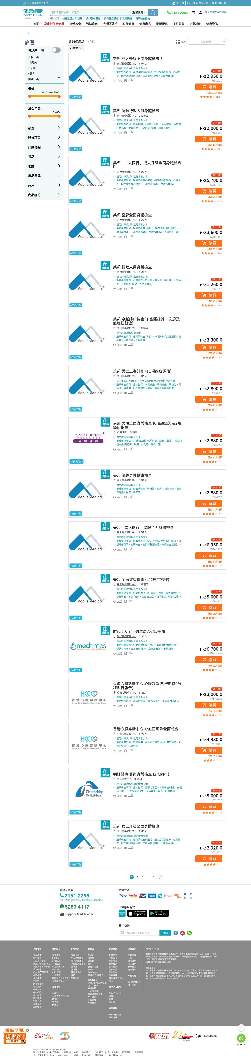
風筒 (111, 999)
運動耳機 (113, 1017)
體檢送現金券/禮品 (72, 18)
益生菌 (91, 960)
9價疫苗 (56, 957)
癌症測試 (37, 986)
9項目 (142, 692)
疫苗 (130, 957)
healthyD (86, 1054)
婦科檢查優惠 (111, 18)
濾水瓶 (74, 969)
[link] (89, 73)
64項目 (133, 432)
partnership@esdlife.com (161, 961)
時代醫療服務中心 (126, 636)
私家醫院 (127, 18)
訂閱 (165, 932)
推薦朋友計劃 (219, 3)
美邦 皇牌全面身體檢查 (132, 214)
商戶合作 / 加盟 (71, 1052)
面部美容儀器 (115, 993)
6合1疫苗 (56, 972)
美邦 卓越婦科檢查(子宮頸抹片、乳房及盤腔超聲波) (146, 321)
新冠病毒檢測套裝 (41, 966)
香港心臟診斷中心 (126, 692)
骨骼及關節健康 (95, 993)
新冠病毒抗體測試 (41, 963)
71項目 (143, 636)
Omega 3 (92, 972)
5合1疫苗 (56, 969)
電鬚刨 (112, 996)
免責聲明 (139, 1052)
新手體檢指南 (143, 18)
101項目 (143, 328)
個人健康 (132, 963)
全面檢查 (37, 954)
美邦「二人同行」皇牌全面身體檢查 (143, 527)
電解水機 (75, 977)
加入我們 (99, 1052)
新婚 (52, 1054)
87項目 (143, 532)
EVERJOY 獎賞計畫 (197, 3)
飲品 (111, 980)
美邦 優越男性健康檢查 (132, 475)
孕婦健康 (92, 1002)
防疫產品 (113, 969)
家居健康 (132, 960)
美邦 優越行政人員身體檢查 (136, 110)
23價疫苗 (56, 960)
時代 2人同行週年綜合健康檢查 (139, 631)
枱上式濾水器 (77, 957)
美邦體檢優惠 (93, 18)
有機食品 (132, 966)
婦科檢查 (37, 957)
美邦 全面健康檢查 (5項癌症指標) (141, 579)
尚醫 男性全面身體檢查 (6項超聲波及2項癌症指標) (147, 425)
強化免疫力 (93, 979)
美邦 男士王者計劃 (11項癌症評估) (142, 371)
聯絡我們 (86, 1052)
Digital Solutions (115, 1054)
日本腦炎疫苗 (58, 980)
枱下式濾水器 (77, 960)
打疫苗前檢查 (39, 960)
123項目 (143, 584)
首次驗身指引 (134, 981)
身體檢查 (132, 954)
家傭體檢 (37, 989)
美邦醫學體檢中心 (126, 63)
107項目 (143, 115)
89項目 (143, 63)
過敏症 (36, 980)
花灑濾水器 (76, 972)
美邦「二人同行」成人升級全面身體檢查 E (147, 164)
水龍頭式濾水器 (78, 963)
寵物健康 (113, 963)
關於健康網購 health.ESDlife (46, 1052)
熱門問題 (132, 984)
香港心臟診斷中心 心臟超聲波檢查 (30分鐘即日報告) (147, 685)
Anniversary (63, 1054)
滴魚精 (91, 969)
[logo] (33, 18)
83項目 (138, 779)
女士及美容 (93, 985)
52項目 (143, 733)
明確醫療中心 (124, 779)
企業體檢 (37, 1006)
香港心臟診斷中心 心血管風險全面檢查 (145, 728)
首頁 (36, 24)
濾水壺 (74, 966)
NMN (90, 954)
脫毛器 (112, 1001)
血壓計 (55, 993)
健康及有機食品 (116, 977)
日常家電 (113, 954)
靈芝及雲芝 (93, 966)
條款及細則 (112, 1052)
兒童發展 (37, 1003)
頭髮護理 (92, 999)
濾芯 (73, 974)
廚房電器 (113, 960)
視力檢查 (37, 995)
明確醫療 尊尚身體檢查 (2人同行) (141, 774)
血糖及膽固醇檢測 (60, 996)
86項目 (143, 219)
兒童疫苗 (56, 954)
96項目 (143, 272)
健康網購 (99, 1054)
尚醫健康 (122, 432)
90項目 (143, 171)
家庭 (76, 1054)
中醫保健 (37, 1000)
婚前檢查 (37, 974)
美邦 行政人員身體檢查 (132, 266)
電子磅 (55, 1001)
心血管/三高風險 (40, 972)
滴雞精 (91, 957)
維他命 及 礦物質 (95, 974)
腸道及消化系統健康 (97, 982)
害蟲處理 (113, 974)
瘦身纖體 (92, 988)
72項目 (143, 480)
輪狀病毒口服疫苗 (60, 977)
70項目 (143, 376)
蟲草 (90, 963)
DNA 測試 (37, 992)
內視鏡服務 (38, 983)
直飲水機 (75, 954)
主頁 (27, 32)
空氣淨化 (113, 957)
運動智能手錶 (115, 1014)
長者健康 (113, 966)
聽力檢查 (37, 997)
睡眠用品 (113, 972)
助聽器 (55, 1004)
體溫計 (55, 999)
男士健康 (37, 969)
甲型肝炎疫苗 (58, 966)
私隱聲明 (126, 1052)
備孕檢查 (37, 977)
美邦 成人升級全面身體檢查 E (138, 58)
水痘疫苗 (56, 974)
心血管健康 (93, 991)
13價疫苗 (56, 963)
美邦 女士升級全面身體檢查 (136, 826)
